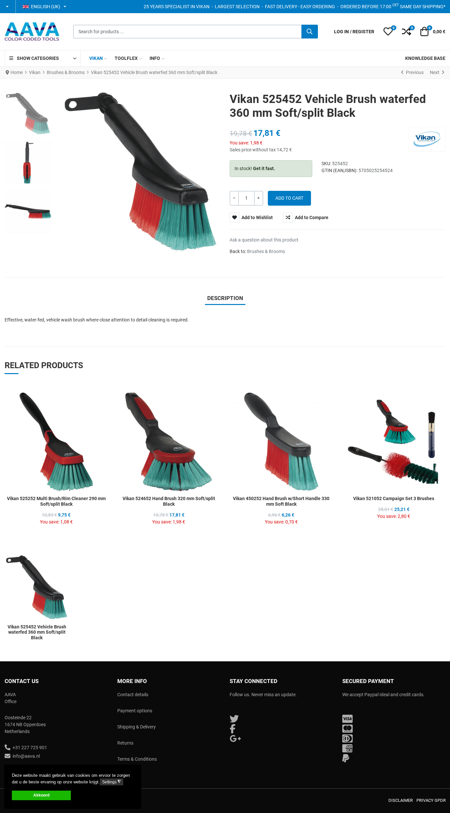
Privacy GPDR (431, 800)
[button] (8, 7)
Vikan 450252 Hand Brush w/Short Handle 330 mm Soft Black (281, 501)
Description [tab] (225, 298)
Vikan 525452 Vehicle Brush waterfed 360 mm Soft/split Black (37, 632)
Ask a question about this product (264, 239)
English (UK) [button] (45, 6)
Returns (125, 743)
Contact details (132, 694)
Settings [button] (111, 781)
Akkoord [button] (41, 795)
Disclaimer (400, 800)
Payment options (134, 710)
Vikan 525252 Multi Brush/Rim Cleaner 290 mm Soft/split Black (56, 501)
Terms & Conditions (137, 759)
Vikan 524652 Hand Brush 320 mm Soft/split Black (169, 501)
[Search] (309, 31)
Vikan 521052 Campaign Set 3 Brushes (393, 498)
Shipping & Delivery (136, 726)
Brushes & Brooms (266, 251)
